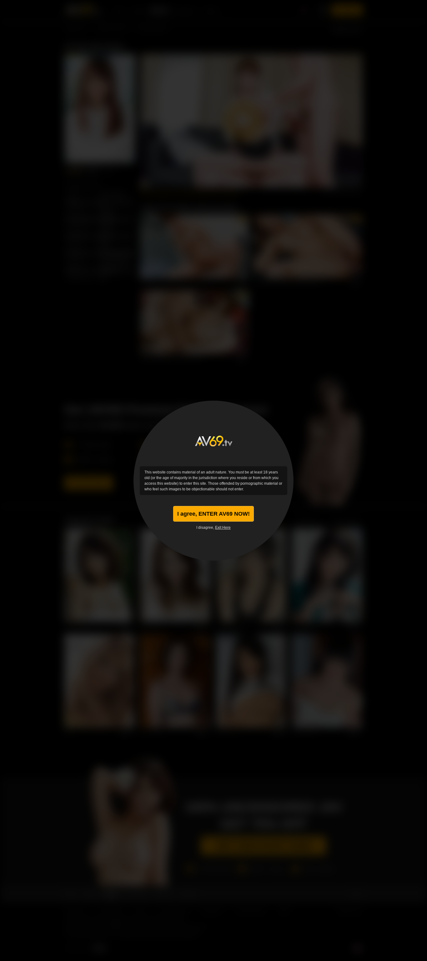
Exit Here (223, 527)
